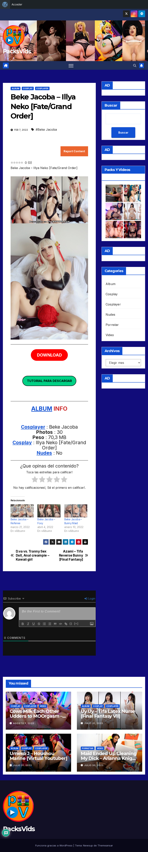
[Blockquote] (55, 624)
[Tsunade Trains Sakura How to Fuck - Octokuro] (114, 229)
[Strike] (39, 624)
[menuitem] (5, 4)
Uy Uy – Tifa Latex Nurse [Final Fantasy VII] (108, 713)
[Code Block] (60, 624)
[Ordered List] (44, 624)
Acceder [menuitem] (17, 4)
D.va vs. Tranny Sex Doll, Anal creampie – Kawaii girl (32, 555)
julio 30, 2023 (93, 765)
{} (71, 623)
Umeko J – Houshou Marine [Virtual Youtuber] (38, 756)
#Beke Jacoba (46, 129)
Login (91, 598)
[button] (134, 65)
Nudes (44, 453)
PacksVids (17, 51)
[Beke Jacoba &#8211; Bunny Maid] (75, 510)
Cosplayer (42, 88)
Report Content (74, 151)
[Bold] (22, 624)
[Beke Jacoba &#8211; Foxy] (48, 510)
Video (110, 335)
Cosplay (28, 88)
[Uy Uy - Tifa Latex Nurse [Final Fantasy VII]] (132, 211)
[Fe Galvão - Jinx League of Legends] (132, 193)
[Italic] (28, 624)
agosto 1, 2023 (23, 723)
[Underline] (33, 624)
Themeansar (105, 845)
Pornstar (112, 325)
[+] (76, 623)
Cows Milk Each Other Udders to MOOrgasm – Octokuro (36, 716)
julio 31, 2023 (93, 723)
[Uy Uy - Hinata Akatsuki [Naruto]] (132, 229)
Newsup (88, 845)
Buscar (111, 105)
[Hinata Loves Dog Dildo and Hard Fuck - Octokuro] (114, 211)
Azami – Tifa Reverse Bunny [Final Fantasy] (71, 555)
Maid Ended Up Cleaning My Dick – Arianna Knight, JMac (109, 758)
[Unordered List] (49, 624)
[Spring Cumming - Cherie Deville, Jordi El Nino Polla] (114, 193)
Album (15, 88)
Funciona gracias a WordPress (54, 845)
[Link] (66, 624)
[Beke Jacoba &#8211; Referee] (22, 510)
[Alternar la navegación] (71, 65)
